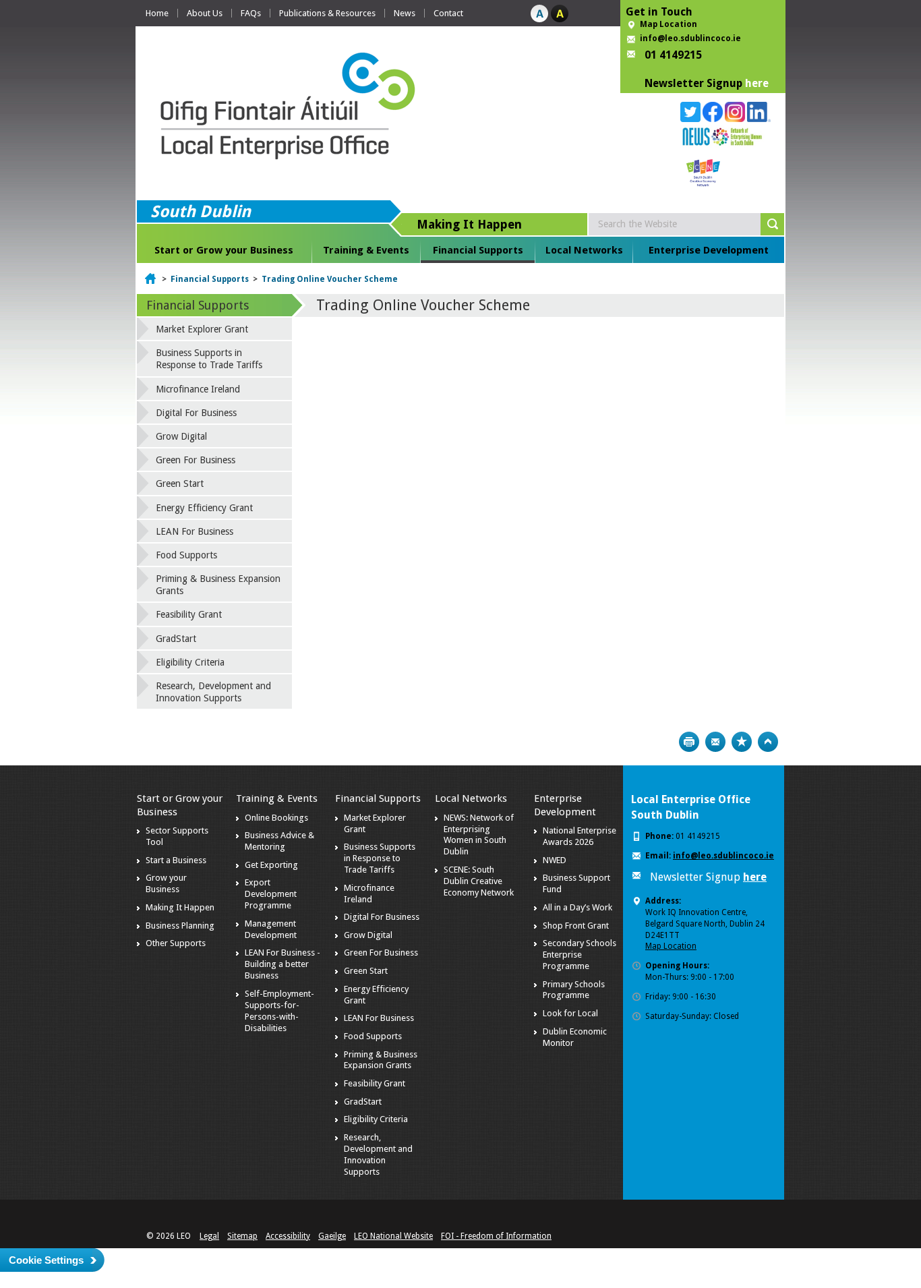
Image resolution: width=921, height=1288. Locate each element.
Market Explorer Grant (202, 329)
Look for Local (570, 1013)
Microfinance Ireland (198, 389)
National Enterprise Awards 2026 (579, 836)
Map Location (668, 24)
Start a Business (176, 860)
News (404, 13)
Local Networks (584, 250)
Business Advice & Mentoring (279, 841)
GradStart (176, 638)
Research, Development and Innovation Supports (213, 691)
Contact (448, 13)
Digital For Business (196, 412)
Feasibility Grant (189, 614)
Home (157, 13)
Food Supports (186, 555)
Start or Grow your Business (223, 250)
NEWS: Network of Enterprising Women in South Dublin (479, 835)
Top (768, 742)
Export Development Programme (271, 893)
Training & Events (366, 250)
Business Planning (180, 925)
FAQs (251, 13)
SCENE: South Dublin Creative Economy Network (479, 881)
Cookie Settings (46, 1260)
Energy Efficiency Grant (204, 507)
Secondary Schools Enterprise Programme (579, 954)
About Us (204, 13)
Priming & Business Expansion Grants (218, 584)
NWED (554, 860)
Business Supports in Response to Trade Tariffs (209, 358)
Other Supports (176, 943)
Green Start (180, 483)
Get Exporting (271, 865)
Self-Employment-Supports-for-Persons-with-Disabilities (279, 1011)
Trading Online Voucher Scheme (330, 279)
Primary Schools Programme (574, 990)
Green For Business (195, 460)
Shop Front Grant (576, 925)
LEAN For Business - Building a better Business (282, 963)
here (757, 83)
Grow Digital (181, 436)
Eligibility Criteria (190, 662)
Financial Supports (478, 250)
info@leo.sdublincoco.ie (690, 38)
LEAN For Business (194, 531)
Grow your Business (166, 883)
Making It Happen (180, 907)
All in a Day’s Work (577, 907)
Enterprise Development (709, 250)
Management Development (271, 929)
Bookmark (742, 742)
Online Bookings (276, 818)
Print (689, 742)
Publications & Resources (327, 13)
